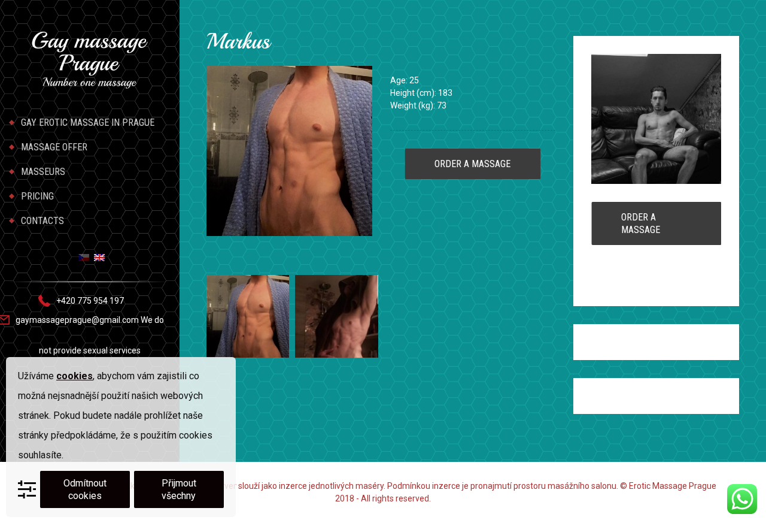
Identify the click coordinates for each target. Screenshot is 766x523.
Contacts (42, 220)
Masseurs (43, 171)
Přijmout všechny (179, 489)
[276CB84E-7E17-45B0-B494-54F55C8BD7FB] (247, 316)
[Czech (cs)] (83, 257)
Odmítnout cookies (85, 489)
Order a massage (472, 164)
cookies (74, 376)
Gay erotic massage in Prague (87, 122)
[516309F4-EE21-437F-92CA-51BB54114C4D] (336, 316)
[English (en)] (99, 257)
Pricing (37, 196)
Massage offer (54, 147)
